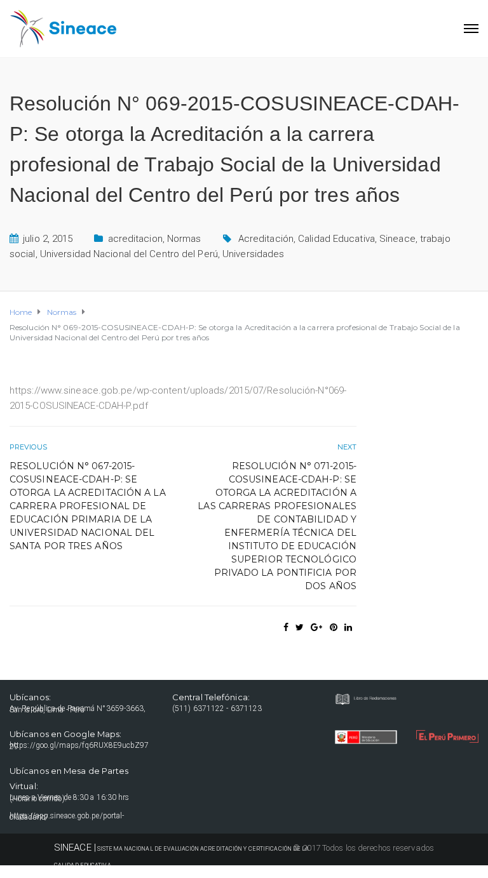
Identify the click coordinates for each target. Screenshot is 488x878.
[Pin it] (333, 627)
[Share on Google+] (316, 627)
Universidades (253, 254)
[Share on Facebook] (285, 627)
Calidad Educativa (336, 238)
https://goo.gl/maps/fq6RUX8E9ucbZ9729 (79, 746)
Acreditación (266, 238)
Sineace (397, 238)
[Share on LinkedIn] (348, 627)
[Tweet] (299, 627)
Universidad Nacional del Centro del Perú (129, 254)
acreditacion (135, 238)
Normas (184, 238)
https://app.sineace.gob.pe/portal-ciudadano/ (67, 816)
